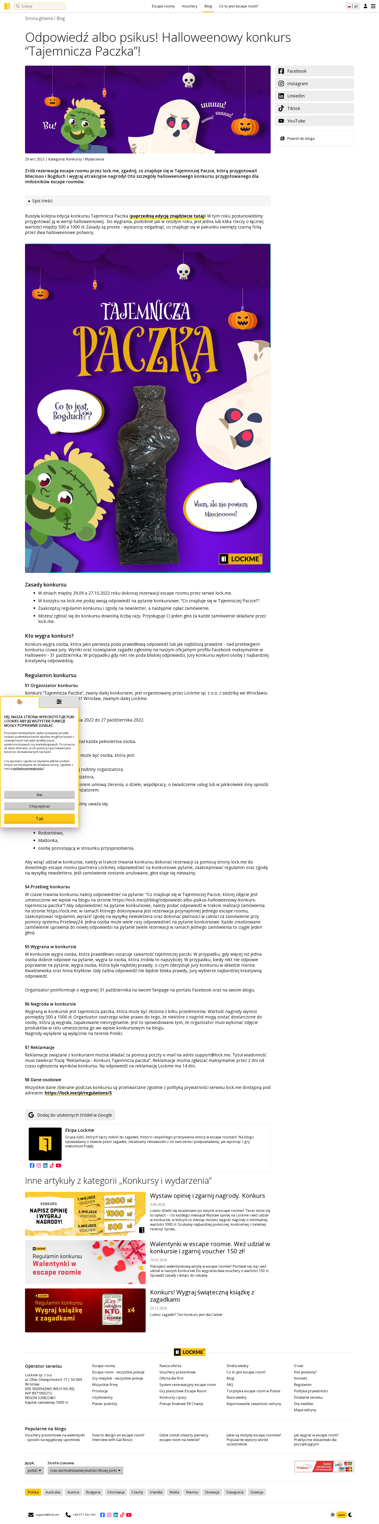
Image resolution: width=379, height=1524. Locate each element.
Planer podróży (104, 1404)
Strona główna (39, 18)
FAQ (230, 1384)
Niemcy (192, 1492)
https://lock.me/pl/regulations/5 (78, 1093)
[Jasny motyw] (332, 1514)
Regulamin (302, 1384)
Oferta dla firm (171, 1378)
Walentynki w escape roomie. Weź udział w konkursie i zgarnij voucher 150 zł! (210, 1247)
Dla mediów (303, 1404)
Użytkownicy (102, 1397)
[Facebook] (32, 1165)
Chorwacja (116, 1492)
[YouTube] (58, 1165)
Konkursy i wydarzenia (85, 159)
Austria (73, 1492)
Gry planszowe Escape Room (182, 1391)
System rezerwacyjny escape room (187, 1384)
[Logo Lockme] (7, 6)
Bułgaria (93, 1492)
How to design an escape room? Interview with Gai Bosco (118, 1437)
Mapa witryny (305, 1410)
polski (33, 1470)
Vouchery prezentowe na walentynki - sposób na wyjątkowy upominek (55, 1437)
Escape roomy (163, 6)
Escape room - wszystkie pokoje (118, 1372)
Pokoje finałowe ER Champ (181, 1404)
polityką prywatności (28, 768)
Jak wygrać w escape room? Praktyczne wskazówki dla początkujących (316, 1440)
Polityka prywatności (311, 1391)
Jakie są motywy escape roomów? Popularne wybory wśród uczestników (254, 1440)
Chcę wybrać (39, 806)
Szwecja (256, 1492)
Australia (53, 1492)
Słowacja (212, 1492)
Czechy (137, 1492)
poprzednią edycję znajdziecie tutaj (167, 216)
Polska (33, 1492)
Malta (174, 1492)
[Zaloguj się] (365, 6)
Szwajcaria (234, 1492)
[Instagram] (38, 1165)
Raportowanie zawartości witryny (254, 1404)
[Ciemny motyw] (350, 1514)
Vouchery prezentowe (177, 1372)
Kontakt (300, 1378)
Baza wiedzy (237, 1397)
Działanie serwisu (308, 1397)
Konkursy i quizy (172, 1397)
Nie (39, 794)
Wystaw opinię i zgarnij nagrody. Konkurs (207, 1195)
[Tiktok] (51, 1165)
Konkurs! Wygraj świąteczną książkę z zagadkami (202, 1295)
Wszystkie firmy (105, 1384)
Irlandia (156, 1492)
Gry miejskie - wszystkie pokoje (117, 1378)
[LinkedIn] (45, 1165)
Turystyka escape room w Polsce (253, 1391)
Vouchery (189, 6)
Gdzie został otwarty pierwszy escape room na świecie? (183, 1437)
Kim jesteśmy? (305, 1372)
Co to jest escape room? (238, 6)
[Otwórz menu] (373, 6)
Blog (208, 6)
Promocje (100, 1391)
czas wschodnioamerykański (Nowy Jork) (83, 1470)
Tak (39, 819)
